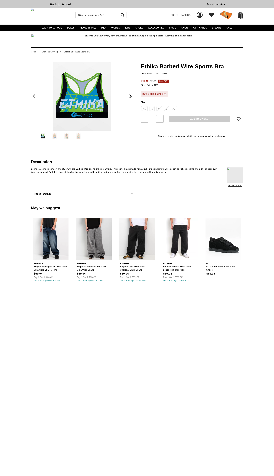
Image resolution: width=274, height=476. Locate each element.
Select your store (216, 4)
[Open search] (122, 15)
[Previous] (34, 96)
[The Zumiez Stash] (226, 15)
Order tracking (181, 15)
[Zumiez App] (137, 41)
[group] (118, 4)
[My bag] (240, 15)
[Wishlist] (211, 15)
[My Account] (200, 13)
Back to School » (61, 4)
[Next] (130, 96)
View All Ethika (235, 185)
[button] (82, 96)
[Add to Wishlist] (238, 119)
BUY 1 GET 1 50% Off (154, 94)
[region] (82, 101)
